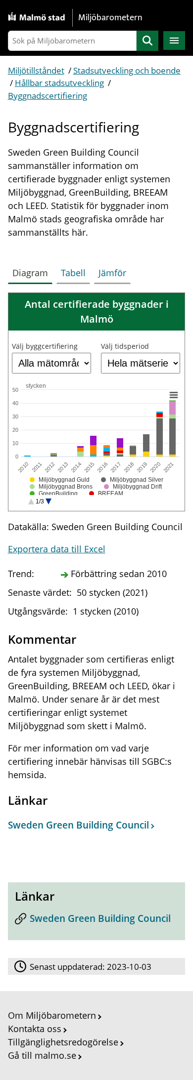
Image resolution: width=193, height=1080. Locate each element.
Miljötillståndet (36, 70)
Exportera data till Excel (56, 549)
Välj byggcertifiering (45, 346)
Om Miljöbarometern (52, 1015)
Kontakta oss (34, 1029)
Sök (147, 41)
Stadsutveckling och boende (127, 70)
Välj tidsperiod (125, 346)
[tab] (32, 270)
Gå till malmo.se (42, 1055)
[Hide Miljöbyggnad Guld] (60, 479)
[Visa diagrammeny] (173, 395)
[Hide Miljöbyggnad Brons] (61, 486)
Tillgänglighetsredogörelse (63, 1042)
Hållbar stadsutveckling (59, 82)
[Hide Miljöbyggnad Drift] (133, 486)
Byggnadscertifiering (47, 95)
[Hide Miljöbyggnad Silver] (132, 479)
